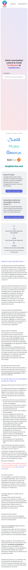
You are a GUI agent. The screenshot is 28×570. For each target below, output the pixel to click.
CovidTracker (21, 265)
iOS (3, 345)
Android (7, 345)
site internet (8, 343)
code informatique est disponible (10, 373)
